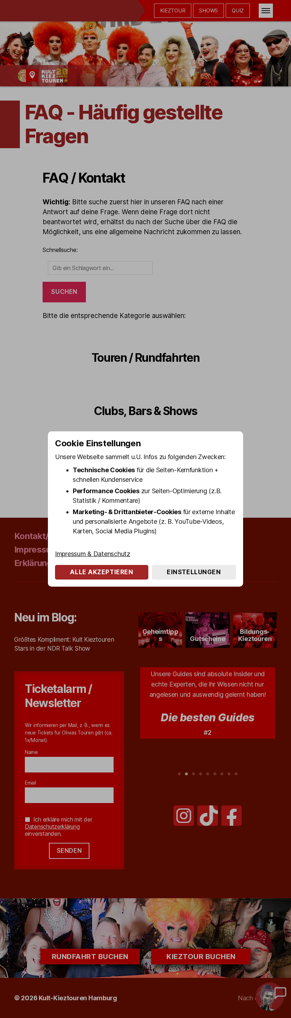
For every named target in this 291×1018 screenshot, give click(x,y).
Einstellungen (194, 572)
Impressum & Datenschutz (92, 554)
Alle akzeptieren (101, 572)
